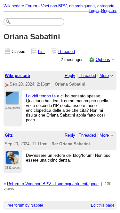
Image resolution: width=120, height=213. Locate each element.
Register (108, 10)
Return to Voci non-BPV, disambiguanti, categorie (53, 183)
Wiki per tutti (17, 75)
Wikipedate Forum (20, 6)
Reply (70, 75)
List (41, 51)
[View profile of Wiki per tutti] (12, 101)
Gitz (9, 135)
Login (94, 10)
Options (103, 59)
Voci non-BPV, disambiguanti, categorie (77, 6)
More (104, 75)
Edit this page (103, 205)
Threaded (66, 51)
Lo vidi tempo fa (41, 96)
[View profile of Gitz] (12, 161)
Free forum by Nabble (24, 205)
